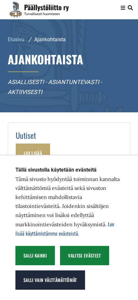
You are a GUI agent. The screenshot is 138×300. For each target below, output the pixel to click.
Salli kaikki (35, 255)
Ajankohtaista (50, 39)
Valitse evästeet (84, 255)
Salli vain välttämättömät (50, 280)
